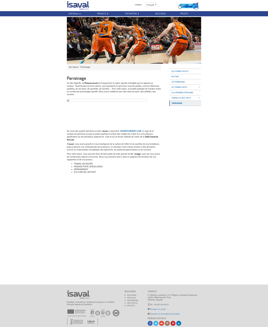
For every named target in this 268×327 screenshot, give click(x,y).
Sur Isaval (132, 295)
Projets (131, 305)
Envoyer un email (158, 309)
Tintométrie (131, 13)
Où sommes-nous (179, 87)
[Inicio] (78, 4)
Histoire (175, 76)
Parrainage (177, 103)
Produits (131, 297)
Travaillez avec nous (181, 98)
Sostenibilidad (178, 82)
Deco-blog (160, 13)
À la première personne (182, 92)
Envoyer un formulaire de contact (165, 313)
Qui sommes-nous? (180, 71)
